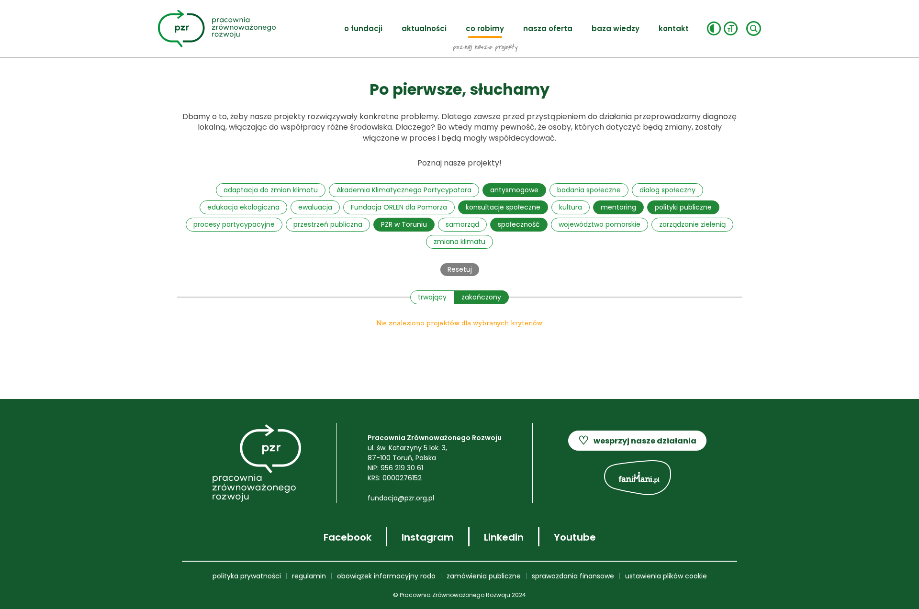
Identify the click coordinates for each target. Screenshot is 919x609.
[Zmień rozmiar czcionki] (730, 28)
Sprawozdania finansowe (573, 576)
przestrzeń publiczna (327, 224)
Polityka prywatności (247, 576)
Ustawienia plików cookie (666, 576)
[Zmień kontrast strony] (714, 28)
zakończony (481, 297)
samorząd (462, 224)
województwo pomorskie (599, 224)
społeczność (519, 224)
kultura (570, 207)
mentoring (618, 207)
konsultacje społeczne (503, 207)
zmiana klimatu (459, 241)
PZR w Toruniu (404, 224)
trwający (432, 297)
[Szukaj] (753, 28)
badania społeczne (589, 190)
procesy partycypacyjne (234, 224)
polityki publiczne (683, 207)
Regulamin (309, 576)
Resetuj (460, 269)
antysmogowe (514, 190)
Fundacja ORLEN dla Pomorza (399, 207)
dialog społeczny (667, 190)
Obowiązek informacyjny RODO (386, 576)
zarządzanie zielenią (692, 224)
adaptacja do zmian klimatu (271, 190)
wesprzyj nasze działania (637, 440)
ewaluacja (315, 207)
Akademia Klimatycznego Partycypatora (403, 190)
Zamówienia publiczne (484, 576)
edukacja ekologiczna (243, 207)
